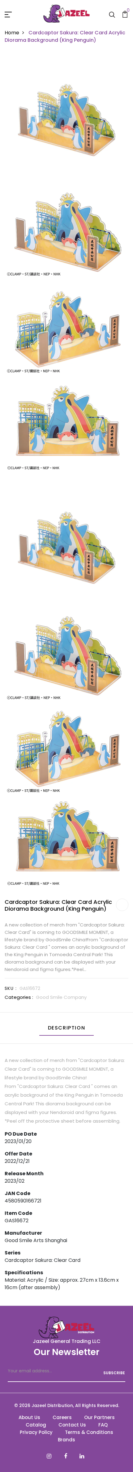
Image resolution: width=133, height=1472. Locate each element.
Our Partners (99, 1417)
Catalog (36, 1425)
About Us (29, 1417)
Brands (66, 1439)
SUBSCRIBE (114, 1372)
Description (66, 1027)
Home (12, 32)
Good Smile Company (61, 997)
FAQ (103, 1425)
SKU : (11, 988)
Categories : (19, 997)
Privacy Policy (36, 1432)
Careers (62, 1417)
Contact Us (72, 1425)
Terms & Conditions (89, 1432)
